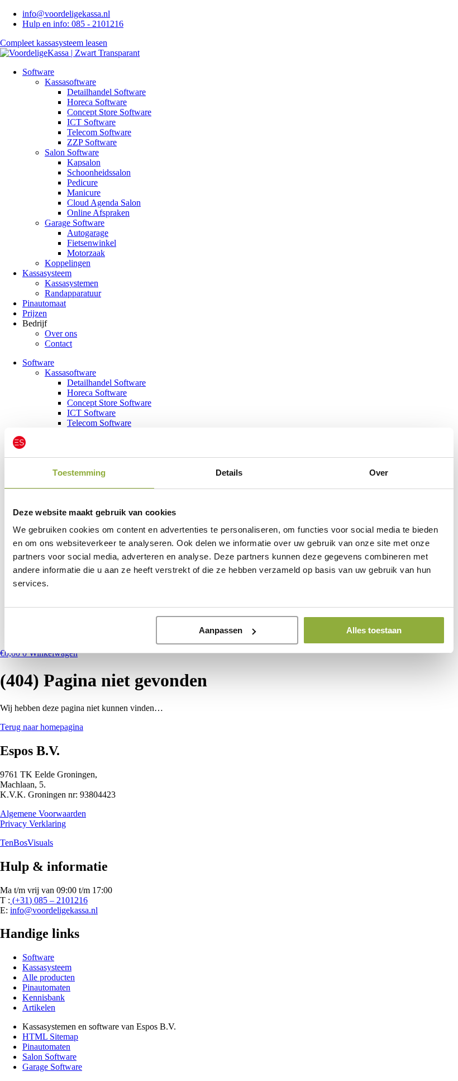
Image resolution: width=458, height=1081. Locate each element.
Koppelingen (67, 263)
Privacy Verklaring (33, 823)
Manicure (84, 192)
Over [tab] (378, 472)
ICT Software (91, 122)
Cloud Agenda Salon (104, 202)
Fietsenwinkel (91, 243)
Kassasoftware (70, 82)
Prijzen (34, 313)
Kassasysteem (46, 273)
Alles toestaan (374, 630)
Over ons (61, 333)
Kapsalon (84, 162)
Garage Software (74, 222)
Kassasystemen (71, 283)
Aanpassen (220, 630)
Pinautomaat (44, 303)
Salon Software (72, 152)
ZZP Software (92, 142)
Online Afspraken (98, 212)
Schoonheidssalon (99, 172)
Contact (58, 343)
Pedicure (82, 182)
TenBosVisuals (26, 842)
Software (38, 72)
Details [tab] (229, 472)
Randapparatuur (73, 293)
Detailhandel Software (106, 92)
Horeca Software (97, 102)
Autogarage (87, 233)
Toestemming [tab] (79, 472)
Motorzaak (86, 253)
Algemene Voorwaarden (43, 813)
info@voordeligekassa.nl (54, 910)
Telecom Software (99, 132)
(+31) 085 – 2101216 (49, 900)
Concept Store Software (109, 112)
